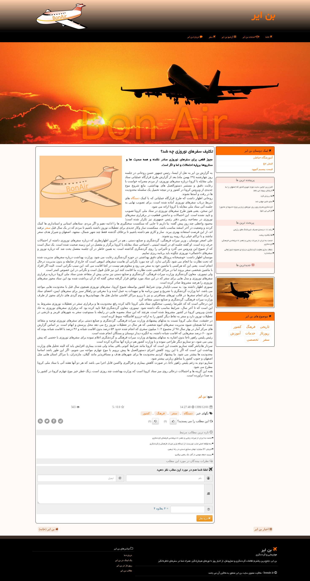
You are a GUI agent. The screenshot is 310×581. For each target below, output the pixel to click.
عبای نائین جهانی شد (263, 201)
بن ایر (263, 15)
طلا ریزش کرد (266, 196)
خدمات (250, 333)
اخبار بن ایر (262, 529)
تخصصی (252, 339)
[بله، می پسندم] (173, 421)
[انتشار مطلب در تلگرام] (60, 421)
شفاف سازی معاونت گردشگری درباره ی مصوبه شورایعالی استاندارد (248, 251)
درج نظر (203, 518)
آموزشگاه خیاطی (263, 157)
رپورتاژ (264, 333)
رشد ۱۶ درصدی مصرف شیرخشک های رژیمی (252, 229)
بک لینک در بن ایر (123, 560)
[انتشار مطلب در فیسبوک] (54, 421)
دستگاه (135, 198)
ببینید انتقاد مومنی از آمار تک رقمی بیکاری (193, 455)
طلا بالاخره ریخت (265, 235)
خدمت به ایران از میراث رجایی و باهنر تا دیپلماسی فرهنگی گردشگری (247, 242)
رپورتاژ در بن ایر (124, 565)
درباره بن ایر (193, 37)
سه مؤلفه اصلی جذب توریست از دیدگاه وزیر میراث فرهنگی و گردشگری (181, 444)
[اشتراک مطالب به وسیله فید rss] (40, 421)
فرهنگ (250, 326)
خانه (268, 37)
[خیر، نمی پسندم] (155, 421)
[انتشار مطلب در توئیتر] (47, 421)
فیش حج (268, 163)
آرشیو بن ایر (228, 37)
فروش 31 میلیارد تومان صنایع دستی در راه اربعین (190, 449)
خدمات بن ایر (249, 37)
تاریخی (264, 326)
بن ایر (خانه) (47, 529)
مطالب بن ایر (126, 570)
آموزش (235, 333)
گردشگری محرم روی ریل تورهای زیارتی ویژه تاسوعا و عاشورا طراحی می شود (245, 209)
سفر (211, 37)
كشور (237, 326)
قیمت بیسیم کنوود (262, 169)
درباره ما (128, 555)
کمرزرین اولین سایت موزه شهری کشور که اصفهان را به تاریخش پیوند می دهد (248, 189)
